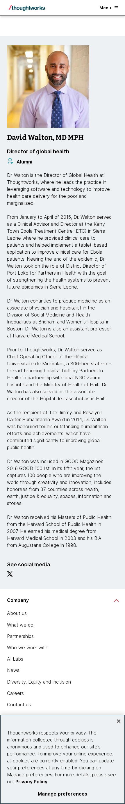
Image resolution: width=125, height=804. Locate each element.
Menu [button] (105, 7)
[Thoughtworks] (27, 8)
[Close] (118, 721)
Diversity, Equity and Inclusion (39, 682)
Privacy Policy (31, 782)
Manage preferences (63, 794)
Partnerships (20, 636)
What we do (20, 625)
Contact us (19, 704)
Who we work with (27, 647)
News (13, 670)
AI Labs (15, 659)
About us (17, 613)
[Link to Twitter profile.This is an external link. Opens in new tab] (10, 575)
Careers (15, 693)
